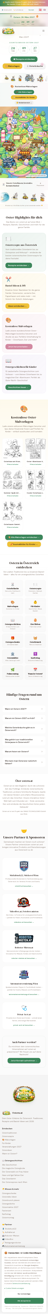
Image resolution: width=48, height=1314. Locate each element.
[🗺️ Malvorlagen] (39, 153)
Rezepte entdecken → (18, 265)
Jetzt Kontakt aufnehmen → (24, 1060)
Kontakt (31, 10)
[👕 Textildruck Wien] (42, 165)
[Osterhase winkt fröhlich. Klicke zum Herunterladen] (22, 78)
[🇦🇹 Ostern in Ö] (42, 149)
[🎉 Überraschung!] (9, 128)
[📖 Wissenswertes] (41, 135)
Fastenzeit (6, 1210)
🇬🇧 (44, 9)
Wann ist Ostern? (9, 1153)
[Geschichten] (30, 131)
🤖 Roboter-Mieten (10, 1235)
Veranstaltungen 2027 (11, 1146)
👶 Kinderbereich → (24, 103)
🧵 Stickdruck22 (7, 10)
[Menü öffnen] (43, 31)
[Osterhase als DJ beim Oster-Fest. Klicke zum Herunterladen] (5, 78)
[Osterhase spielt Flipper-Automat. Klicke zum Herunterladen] (41, 78)
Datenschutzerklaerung (21, 1283)
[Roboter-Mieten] (10, 162)
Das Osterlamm (9, 1178)
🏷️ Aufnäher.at (18, 10)
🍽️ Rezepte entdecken (24, 59)
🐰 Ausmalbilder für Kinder (24, 97)
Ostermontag (8, 1217)
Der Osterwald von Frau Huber (15, 1172)
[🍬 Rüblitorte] (23, 128)
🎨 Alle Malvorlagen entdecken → (24, 537)
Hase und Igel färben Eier (13, 1175)
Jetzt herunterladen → (19, 346)
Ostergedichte (8, 1203)
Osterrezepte (8, 1136)
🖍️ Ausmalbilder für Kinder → (24, 544)
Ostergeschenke (9, 1193)
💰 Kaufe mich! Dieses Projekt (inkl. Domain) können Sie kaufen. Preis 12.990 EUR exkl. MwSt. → (24, 3)
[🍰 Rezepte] (34, 169)
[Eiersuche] (12, 122)
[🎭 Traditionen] (12, 170)
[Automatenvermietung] (24, 155)
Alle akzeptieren (24, 1301)
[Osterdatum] (24, 118)
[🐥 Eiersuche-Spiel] (24, 141)
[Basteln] (36, 120)
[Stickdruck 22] (8, 146)
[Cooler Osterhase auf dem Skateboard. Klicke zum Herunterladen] (12, 78)
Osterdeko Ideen (9, 1197)
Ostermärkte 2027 (10, 1207)
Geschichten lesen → (18, 387)
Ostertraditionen (9, 1133)
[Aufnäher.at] (37, 143)
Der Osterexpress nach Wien (14, 1182)
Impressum (24, 1306)
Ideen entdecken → (17, 306)
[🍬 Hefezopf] (3, 139)
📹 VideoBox (7, 1239)
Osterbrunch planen (11, 1200)
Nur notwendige (24, 1294)
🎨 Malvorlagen (12, 66)
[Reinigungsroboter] (37, 160)
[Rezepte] (16, 139)
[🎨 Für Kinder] (26, 162)
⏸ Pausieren (40, 184)
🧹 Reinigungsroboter (11, 1242)
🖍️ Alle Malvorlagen (24, 92)
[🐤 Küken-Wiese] (22, 131)
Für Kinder (6, 1143)
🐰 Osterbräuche (35, 66)
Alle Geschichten (9, 1165)
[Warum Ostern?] (23, 136)
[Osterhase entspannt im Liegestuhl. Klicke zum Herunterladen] (32, 78)
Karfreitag (6, 1214)
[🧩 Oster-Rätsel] (31, 163)
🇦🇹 (40, 9)
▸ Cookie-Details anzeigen (14, 1288)
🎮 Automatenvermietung (13, 1246)
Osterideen (7, 1150)
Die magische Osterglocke (13, 1168)
